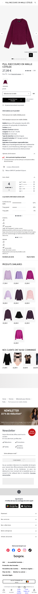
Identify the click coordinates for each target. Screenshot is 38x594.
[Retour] (2, 2)
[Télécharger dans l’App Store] (26, 506)
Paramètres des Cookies (10, 569)
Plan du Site (6, 572)
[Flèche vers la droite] (36, 33)
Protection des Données (10, 565)
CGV (3, 562)
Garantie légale (7, 575)
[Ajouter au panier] (31, 55)
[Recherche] (35, 2)
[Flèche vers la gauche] (2, 33)
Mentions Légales (26, 569)
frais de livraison (16, 74)
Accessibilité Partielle (15, 562)
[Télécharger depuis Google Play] (12, 506)
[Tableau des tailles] (34, 93)
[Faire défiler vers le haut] (19, 492)
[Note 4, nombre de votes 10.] (29, 71)
